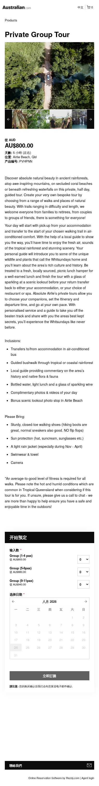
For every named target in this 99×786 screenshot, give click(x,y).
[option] (16, 119)
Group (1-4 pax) (21, 557)
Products (11, 20)
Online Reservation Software (45, 778)
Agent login (87, 778)
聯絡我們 (15, 765)
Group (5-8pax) (20, 570)
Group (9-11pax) (21, 582)
